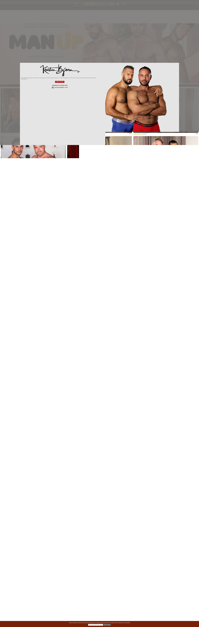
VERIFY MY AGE (59, 81)
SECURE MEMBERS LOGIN (61, 87)
